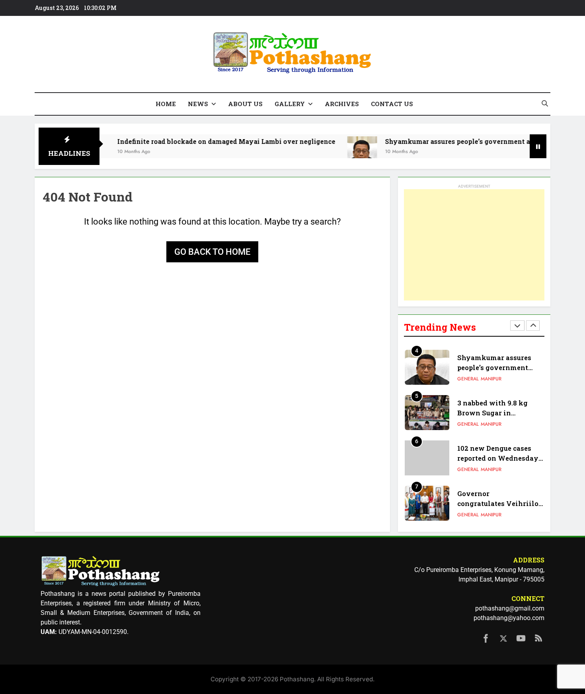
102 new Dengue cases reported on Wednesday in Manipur (497, 458)
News (198, 104)
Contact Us (392, 104)
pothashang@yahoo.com (509, 618)
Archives (342, 104)
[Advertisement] (474, 244)
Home (166, 104)
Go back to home (212, 252)
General (468, 378)
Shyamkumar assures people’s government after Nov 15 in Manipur (498, 367)
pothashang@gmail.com (509, 608)
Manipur (491, 378)
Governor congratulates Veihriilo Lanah (497, 503)
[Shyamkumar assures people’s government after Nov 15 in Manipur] (345, 151)
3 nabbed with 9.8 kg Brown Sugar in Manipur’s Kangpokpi (494, 413)
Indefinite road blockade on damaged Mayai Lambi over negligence (209, 141)
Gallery (290, 104)
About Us (245, 104)
